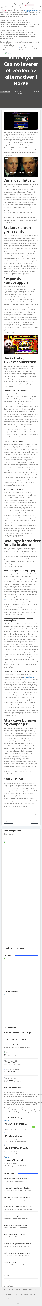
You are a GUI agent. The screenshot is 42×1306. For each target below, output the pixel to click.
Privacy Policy (8, 1281)
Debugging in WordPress (30, 11)
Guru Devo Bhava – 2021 (11, 1071)
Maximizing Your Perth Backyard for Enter (18, 1206)
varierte (6, 599)
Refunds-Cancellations (28, 1294)
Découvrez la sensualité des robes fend (17, 1188)
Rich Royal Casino (28, 677)
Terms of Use (8, 1286)
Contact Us (25, 1303)
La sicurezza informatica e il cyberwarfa (17, 1045)
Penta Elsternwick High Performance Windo (18, 1216)
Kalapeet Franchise (30, 1299)
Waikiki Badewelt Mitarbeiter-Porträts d (17, 1197)
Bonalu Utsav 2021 (10, 1063)
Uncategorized (5, 91)
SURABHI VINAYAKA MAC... (16, 1148)
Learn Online (16, 1289)
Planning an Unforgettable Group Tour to (17, 1244)
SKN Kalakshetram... (13, 1136)
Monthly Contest (9, 1080)
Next (34, 822)
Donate (16, 1294)
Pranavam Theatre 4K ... (14, 1160)
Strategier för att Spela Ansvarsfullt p (16, 1225)
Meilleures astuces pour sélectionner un (17, 1253)
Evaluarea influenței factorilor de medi (16, 1179)
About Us (7, 1276)
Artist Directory (27, 1289)
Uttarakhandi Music (10, 1262)
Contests (16, 1303)
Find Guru (8, 1294)
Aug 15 (6, 1054)
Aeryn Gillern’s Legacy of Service (14, 1234)
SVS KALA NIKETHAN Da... (15, 1124)
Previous (9, 822)
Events (36, 1289)
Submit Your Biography (14, 948)
